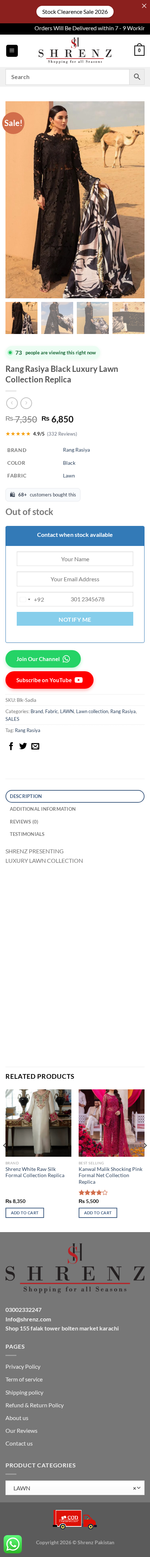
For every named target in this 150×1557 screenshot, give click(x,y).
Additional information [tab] (43, 809)
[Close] (144, 6)
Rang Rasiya (76, 450)
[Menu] (12, 51)
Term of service (24, 1379)
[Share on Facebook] (11, 746)
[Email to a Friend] (35, 746)
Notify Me (75, 619)
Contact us (19, 1443)
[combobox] (30, 599)
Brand (37, 711)
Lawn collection (92, 711)
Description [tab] (26, 796)
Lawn (69, 475)
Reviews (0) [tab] (24, 822)
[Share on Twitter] (23, 746)
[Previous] (5, 1160)
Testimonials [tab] (27, 834)
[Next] (145, 1160)
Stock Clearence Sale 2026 (75, 11)
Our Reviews (21, 1430)
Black (69, 463)
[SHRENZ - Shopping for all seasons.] (75, 51)
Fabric (51, 711)
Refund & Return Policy (34, 1404)
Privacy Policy (22, 1366)
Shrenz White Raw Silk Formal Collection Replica (34, 1172)
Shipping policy (24, 1392)
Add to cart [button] (25, 1212)
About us (16, 1417)
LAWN (67, 711)
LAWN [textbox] (73, 1488)
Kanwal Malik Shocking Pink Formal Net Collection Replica (110, 1175)
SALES (12, 719)
